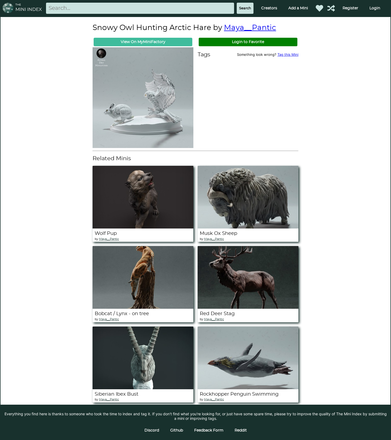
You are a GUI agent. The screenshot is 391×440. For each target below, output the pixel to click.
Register (350, 8)
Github (176, 430)
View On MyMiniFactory (143, 42)
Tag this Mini (287, 54)
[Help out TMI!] (331, 8)
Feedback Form (208, 430)
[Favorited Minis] (319, 8)
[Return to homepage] (9, 8)
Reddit (241, 430)
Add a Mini (298, 8)
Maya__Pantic (250, 28)
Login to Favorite (248, 42)
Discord (151, 430)
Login (374, 8)
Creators (269, 8)
